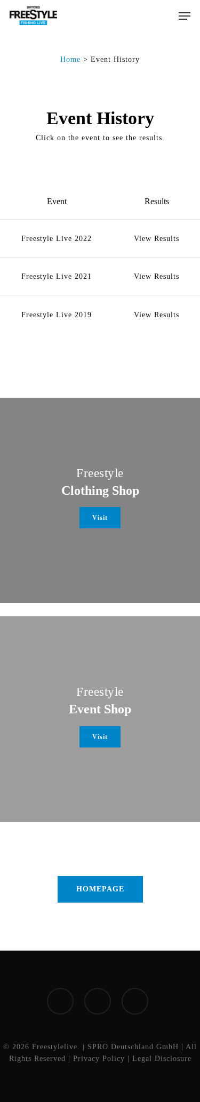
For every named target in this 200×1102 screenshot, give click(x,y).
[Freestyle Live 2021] (100, 276)
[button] (184, 16)
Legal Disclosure (161, 1059)
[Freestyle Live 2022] (100, 238)
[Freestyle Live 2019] (100, 314)
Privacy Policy (99, 1059)
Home (70, 59)
